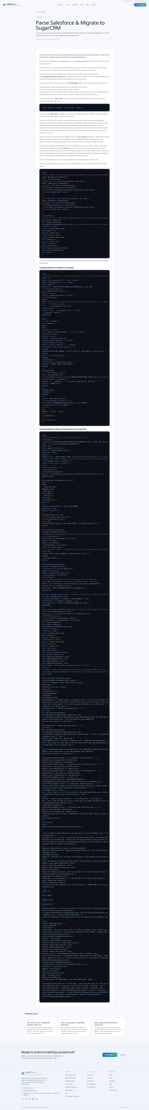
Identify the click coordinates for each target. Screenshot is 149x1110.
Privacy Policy (113, 1090)
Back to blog (41, 12)
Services (59, 5)
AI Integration (91, 1084)
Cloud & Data (69, 1084)
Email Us (122, 1055)
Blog (87, 5)
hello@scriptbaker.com (140, 1)
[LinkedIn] (36, 1099)
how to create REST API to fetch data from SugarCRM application (78, 55)
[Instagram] (29, 1099)
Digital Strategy (69, 1081)
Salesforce (65, 61)
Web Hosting (69, 1090)
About (67, 5)
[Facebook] (22, 1099)
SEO (66, 1093)
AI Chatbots (90, 1081)
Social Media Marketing (72, 1096)
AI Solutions (90, 1075)
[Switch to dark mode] (132, 4)
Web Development (70, 1075)
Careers (93, 5)
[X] (26, 1099)
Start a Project (140, 5)
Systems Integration (71, 1087)
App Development (70, 1078)
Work (81, 5)
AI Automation (91, 1087)
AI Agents (90, 1078)
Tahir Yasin (57, 39)
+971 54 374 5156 (127, 1)
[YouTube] (33, 1099)
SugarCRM (81, 61)
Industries (75, 5)
